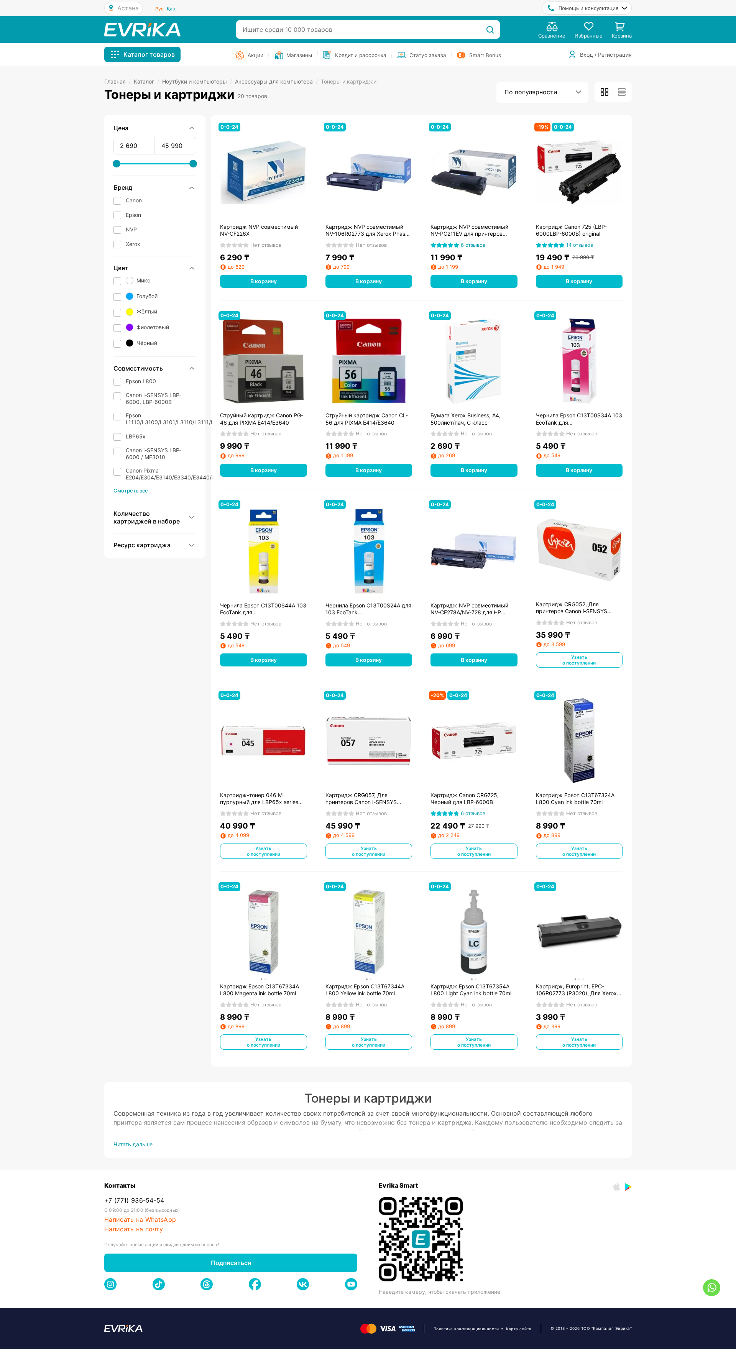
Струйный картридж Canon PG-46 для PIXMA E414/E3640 (261, 418)
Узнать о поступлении (579, 660)
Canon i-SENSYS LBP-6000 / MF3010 (153, 453)
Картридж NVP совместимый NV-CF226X (259, 230)
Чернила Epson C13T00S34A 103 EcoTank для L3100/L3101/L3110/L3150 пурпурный (579, 419)
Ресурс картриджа (142, 545)
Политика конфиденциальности (466, 1328)
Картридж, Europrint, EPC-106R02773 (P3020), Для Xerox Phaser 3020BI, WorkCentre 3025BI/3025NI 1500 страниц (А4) (576, 990)
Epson (133, 215)
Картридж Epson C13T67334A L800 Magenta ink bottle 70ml (259, 989)
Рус (159, 8)
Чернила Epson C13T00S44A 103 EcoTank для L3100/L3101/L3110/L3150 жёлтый (263, 609)
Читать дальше (133, 1144)
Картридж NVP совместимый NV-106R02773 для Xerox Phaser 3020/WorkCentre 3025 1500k (367, 230)
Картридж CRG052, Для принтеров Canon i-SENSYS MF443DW (571, 608)
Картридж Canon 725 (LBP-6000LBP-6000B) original (571, 230)
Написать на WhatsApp (140, 1219)
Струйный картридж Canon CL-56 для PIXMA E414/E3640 (366, 418)
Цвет (120, 268)
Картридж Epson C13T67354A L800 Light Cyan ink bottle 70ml (470, 989)
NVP (131, 229)
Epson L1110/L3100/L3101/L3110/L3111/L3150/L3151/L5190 (194, 418)
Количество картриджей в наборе (146, 517)
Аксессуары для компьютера (276, 81)
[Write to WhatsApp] (711, 1287)
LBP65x (136, 436)
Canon (134, 200)
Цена (120, 128)
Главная (117, 81)
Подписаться (231, 1263)
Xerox (133, 244)
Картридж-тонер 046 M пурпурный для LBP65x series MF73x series (259, 799)
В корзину (263, 281)
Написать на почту (133, 1229)
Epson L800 (141, 381)
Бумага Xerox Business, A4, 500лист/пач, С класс (465, 418)
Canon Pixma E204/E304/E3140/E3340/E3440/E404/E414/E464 (190, 474)
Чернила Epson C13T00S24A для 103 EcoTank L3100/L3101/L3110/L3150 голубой (368, 609)
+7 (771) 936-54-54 (134, 1200)
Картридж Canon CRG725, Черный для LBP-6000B (464, 798)
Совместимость (138, 368)
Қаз (171, 8)
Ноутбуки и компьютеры (197, 81)
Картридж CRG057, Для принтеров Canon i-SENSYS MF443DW (361, 799)
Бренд (122, 187)
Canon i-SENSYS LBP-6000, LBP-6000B (153, 398)
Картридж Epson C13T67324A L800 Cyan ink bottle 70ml (575, 798)
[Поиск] (490, 29)
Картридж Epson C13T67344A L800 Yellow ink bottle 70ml (364, 989)
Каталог (146, 81)
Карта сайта (519, 1328)
